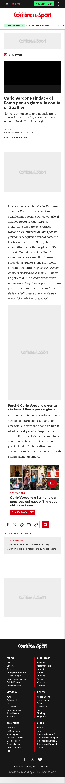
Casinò (40, 747)
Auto (9, 697)
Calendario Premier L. (47, 744)
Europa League (14, 675)
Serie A (10, 666)
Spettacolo (17, 493)
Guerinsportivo (14, 710)
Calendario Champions (48, 737)
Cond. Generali (14, 747)
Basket (40, 669)
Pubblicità (42, 706)
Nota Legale (12, 734)
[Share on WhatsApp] (21, 524)
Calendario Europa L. (47, 741)
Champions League (16, 672)
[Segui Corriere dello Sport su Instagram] (40, 759)
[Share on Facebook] (7, 524)
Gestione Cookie (15, 737)
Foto (39, 731)
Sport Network (14, 713)
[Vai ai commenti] (45, 524)
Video (40, 727)
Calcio (60, 26)
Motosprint (12, 706)
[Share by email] (28, 524)
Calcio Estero (13, 682)
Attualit (17, 55)
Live (17, 4)
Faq (8, 750)
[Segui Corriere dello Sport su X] (32, 759)
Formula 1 (41, 662)
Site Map (41, 713)
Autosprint (12, 700)
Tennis (40, 672)
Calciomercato (14, 685)
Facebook (19, 766)
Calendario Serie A (40, 26)
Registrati (42, 716)
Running (41, 675)
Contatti (11, 727)
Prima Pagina (43, 700)
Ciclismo (41, 685)
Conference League (16, 679)
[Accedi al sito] (59, 4)
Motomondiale (44, 666)
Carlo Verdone (19, 137)
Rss (39, 710)
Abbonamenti (43, 697)
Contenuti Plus (14, 25)
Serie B (10, 669)
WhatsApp (46, 766)
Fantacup (11, 716)
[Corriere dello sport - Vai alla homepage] (32, 15)
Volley (40, 679)
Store (39, 703)
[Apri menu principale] (6, 4)
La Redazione (13, 731)
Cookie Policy (13, 741)
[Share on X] (14, 524)
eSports (41, 682)
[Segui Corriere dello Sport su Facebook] (25, 759)
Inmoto (10, 703)
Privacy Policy (13, 744)
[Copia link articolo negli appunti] (35, 524)
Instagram (30, 766)
